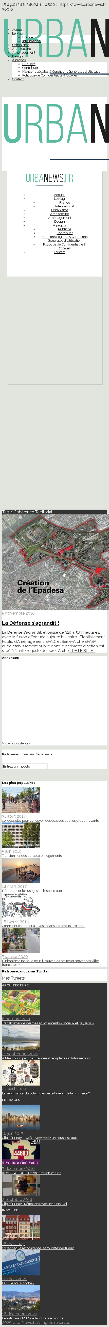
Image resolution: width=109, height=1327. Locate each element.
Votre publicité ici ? (16, 743)
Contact (18, 79)
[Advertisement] (54, 331)
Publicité (28, 64)
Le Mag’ (18, 33)
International (31, 41)
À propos (19, 60)
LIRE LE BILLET (82, 650)
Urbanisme (20, 45)
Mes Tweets (13, 978)
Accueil (18, 30)
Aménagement (23, 52)
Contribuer (30, 68)
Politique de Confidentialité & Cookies (50, 75)
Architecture (21, 49)
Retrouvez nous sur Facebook (27, 754)
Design (17, 56)
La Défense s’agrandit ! (30, 623)
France (27, 37)
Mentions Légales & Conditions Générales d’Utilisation (62, 71)
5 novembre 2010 (18, 613)
